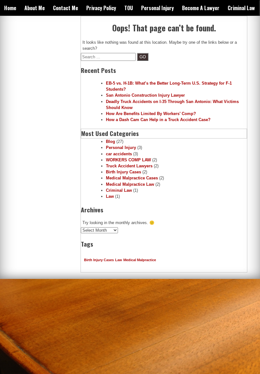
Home (10, 8)
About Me (34, 8)
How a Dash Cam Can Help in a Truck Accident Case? (158, 119)
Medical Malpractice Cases (132, 178)
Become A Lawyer (200, 8)
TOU (128, 8)
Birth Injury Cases (123, 172)
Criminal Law (241, 8)
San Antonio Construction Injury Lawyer (145, 95)
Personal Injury (157, 8)
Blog (110, 141)
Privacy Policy (101, 8)
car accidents (119, 154)
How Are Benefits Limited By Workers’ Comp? (151, 113)
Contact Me (65, 8)
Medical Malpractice (139, 260)
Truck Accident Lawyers (129, 166)
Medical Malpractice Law (130, 184)
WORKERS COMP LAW (128, 160)
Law (110, 196)
